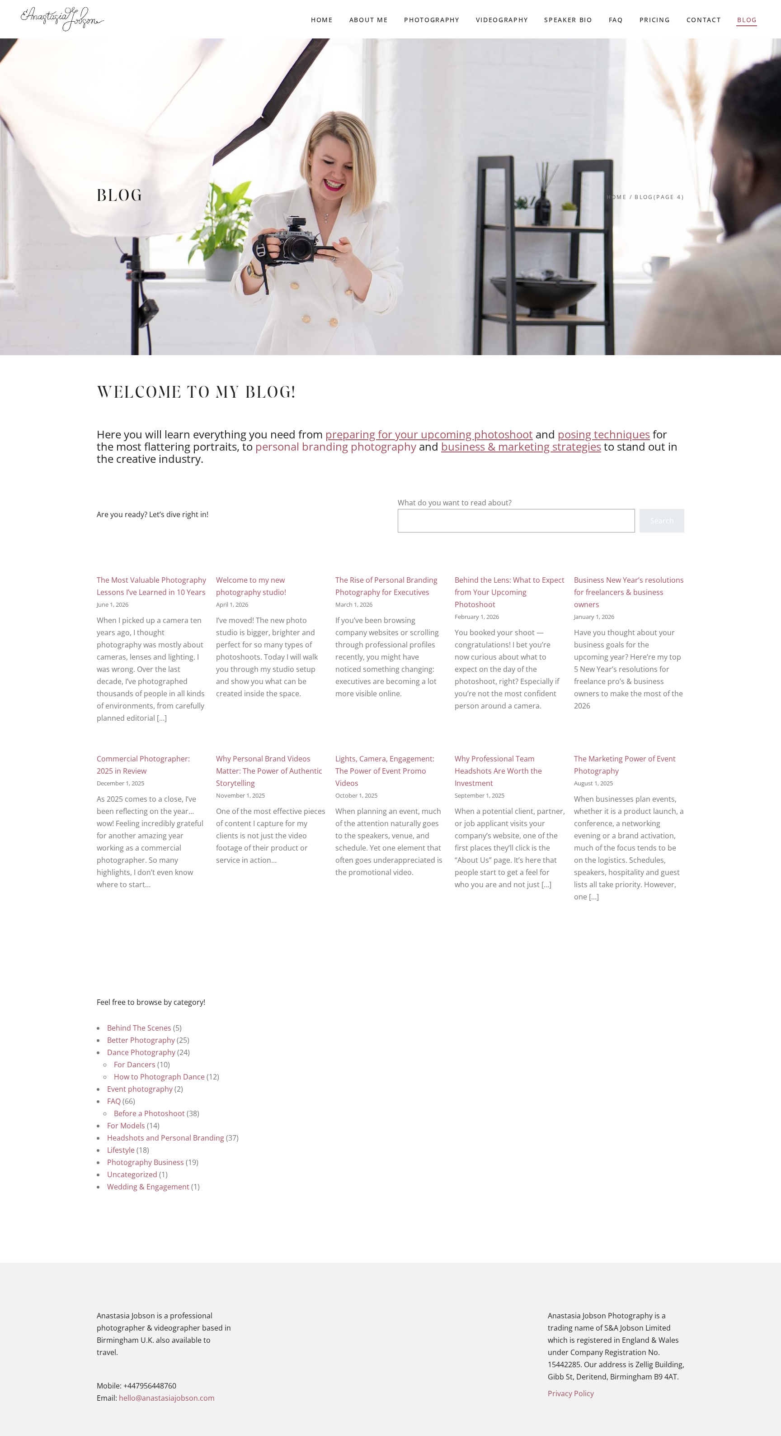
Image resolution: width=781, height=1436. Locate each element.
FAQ (114, 1101)
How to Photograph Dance (159, 1077)
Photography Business (145, 1162)
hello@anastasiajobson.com (167, 1398)
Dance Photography (141, 1052)
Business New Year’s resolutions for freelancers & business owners (629, 592)
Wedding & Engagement (148, 1187)
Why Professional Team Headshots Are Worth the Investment (498, 771)
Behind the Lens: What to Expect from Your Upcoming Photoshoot (510, 592)
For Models (126, 1126)
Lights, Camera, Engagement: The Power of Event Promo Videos (384, 771)
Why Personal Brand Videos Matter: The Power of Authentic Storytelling (269, 771)
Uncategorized (132, 1174)
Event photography (140, 1089)
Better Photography (141, 1040)
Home (617, 197)
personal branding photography (335, 446)
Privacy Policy (571, 1393)
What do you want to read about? (455, 503)
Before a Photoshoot (149, 1113)
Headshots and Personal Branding (165, 1138)
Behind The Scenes (139, 1028)
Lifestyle (121, 1150)
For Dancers (134, 1065)
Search (662, 521)
